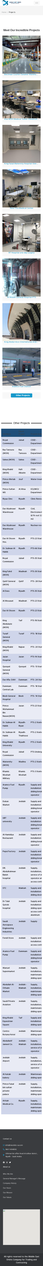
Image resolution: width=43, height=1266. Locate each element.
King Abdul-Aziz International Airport (21, 342)
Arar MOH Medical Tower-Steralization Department (21, 119)
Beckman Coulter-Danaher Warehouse (21, 74)
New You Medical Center (21, 208)
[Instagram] (7, 1162)
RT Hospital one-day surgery (22, 252)
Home (4, 12)
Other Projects (23, 395)
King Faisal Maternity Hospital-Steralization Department (21, 163)
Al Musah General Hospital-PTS (21, 297)
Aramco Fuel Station (21, 386)
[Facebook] (4, 1162)
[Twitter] (10, 1162)
